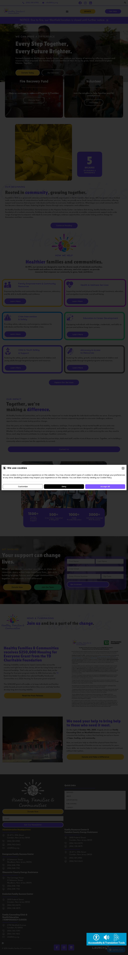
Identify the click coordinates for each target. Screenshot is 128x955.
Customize (23, 486)
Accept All (105, 486)
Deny (64, 486)
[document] (64, 477)
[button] (123, 468)
